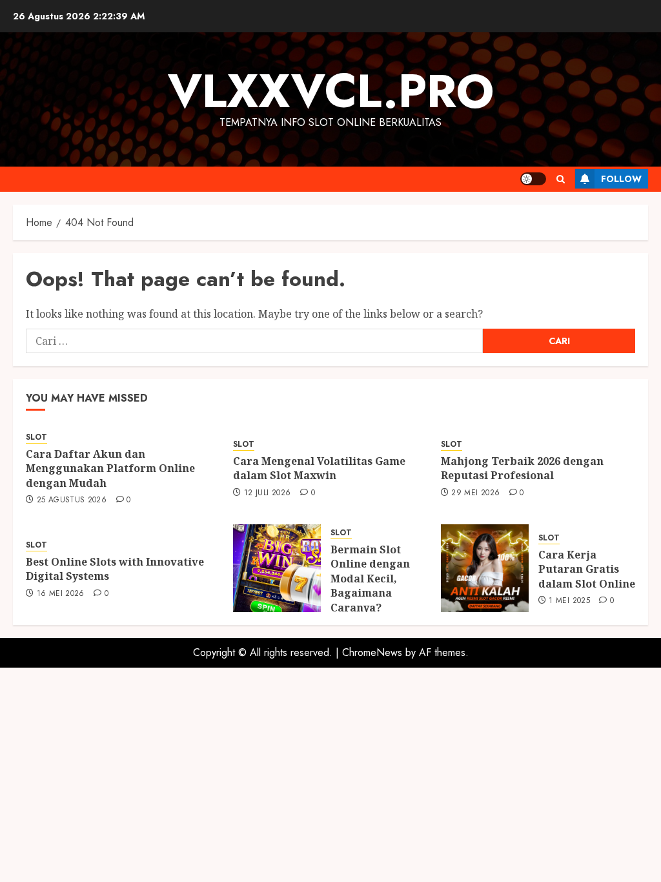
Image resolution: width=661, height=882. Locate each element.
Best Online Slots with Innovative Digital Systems (115, 569)
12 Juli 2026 (267, 493)
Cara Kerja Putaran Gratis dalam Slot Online (586, 569)
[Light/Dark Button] (533, 178)
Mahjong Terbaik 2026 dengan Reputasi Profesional (522, 468)
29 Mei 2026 (475, 493)
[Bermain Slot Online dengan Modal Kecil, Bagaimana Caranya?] (277, 568)
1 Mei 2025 (569, 601)
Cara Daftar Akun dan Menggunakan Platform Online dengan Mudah (110, 468)
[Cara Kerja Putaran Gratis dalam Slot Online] (485, 568)
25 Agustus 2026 (72, 500)
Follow (621, 178)
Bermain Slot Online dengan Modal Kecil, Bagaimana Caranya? (370, 578)
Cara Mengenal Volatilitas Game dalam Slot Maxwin (319, 468)
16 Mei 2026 (61, 594)
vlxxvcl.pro (331, 91)
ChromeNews (372, 652)
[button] (561, 179)
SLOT (36, 437)
